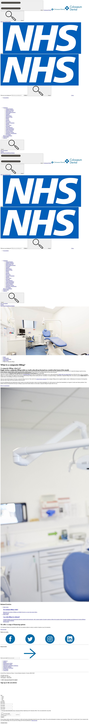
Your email (3, 708)
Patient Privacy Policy (7, 664)
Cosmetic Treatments (10, 122)
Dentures (7, 120)
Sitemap (4, 662)
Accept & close (4, 722)
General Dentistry (9, 108)
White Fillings (9, 115)
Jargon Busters (12, 152)
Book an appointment (7, 135)
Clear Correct (8, 125)
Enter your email (4, 658)
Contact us (5, 661)
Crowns (7, 119)
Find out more (3, 629)
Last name (3, 705)
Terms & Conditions (7, 666)
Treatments (5, 107)
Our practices (6, 97)
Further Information (10, 129)
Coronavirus (5, 670)
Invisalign (8, 126)
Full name (3, 701)
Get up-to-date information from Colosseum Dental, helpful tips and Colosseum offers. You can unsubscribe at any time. (26, 710)
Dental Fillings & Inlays (11, 112)
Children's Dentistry (10, 110)
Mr (2, 699)
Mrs (3, 698)
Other (3, 700)
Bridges (7, 118)
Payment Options (9, 131)
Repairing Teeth (9, 117)
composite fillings (26, 374)
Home (4, 357)
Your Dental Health (5, 152)
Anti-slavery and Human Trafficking (10, 665)
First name (3, 702)
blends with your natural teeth (65, 374)
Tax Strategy (5, 669)
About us (5, 138)
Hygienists (8, 113)
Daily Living (5, 360)
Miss (3, 696)
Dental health (6, 136)
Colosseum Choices (10, 132)
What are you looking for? (6, 95)
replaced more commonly (41, 379)
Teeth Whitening (9, 127)
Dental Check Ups (9, 111)
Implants (7, 124)
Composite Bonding (10, 128)
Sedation (7, 114)
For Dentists (8, 134)
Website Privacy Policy (8, 663)
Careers (9, 21)
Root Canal (8, 121)
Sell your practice (4, 21)
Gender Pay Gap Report (8, 668)
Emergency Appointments (11, 133)
